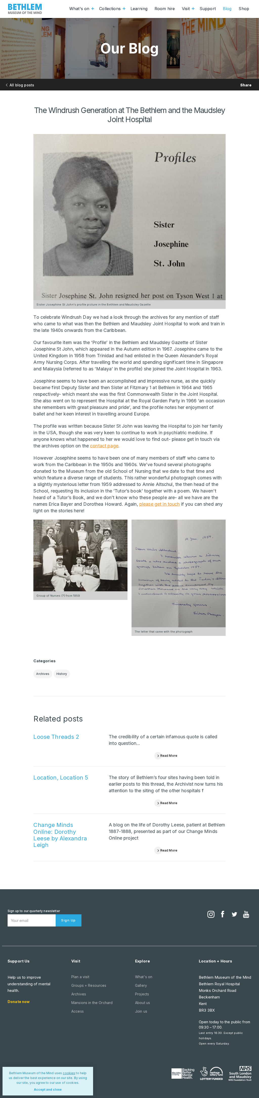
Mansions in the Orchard (92, 1002)
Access (77, 1011)
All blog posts (22, 85)
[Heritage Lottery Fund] (211, 1073)
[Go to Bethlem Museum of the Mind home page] (25, 9)
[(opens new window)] (210, 915)
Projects (142, 994)
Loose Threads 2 (56, 736)
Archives (42, 674)
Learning (139, 8)
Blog (227, 8)
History (61, 674)
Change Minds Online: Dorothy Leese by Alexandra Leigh (60, 835)
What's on (79, 8)
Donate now (19, 1001)
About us (142, 1002)
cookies (69, 1073)
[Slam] (240, 1073)
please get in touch (159, 504)
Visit (186, 8)
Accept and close (48, 1089)
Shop (244, 8)
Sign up (68, 920)
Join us (141, 1011)
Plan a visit (80, 977)
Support (208, 8)
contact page (104, 445)
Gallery (141, 985)
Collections (110, 8)
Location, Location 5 (60, 777)
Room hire (165, 8)
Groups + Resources (88, 985)
